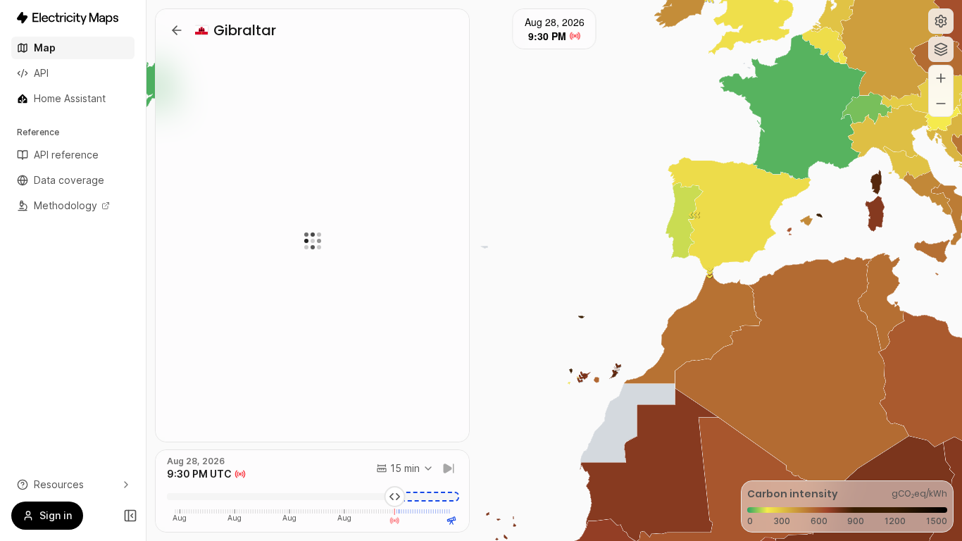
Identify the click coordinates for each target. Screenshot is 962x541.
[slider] (395, 496)
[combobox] (405, 468)
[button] (941, 21)
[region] (554, 270)
